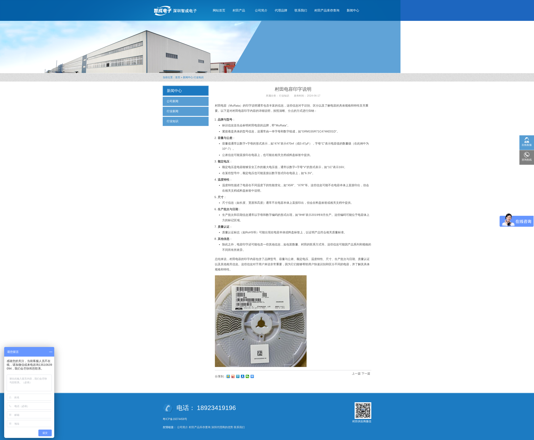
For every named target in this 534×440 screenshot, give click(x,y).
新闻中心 (351, 12)
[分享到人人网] (242, 376)
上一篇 (356, 373)
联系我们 (301, 10)
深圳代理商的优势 (222, 427)
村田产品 (237, 12)
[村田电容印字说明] (261, 321)
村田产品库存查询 (326, 10)
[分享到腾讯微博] (238, 376)
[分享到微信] (247, 376)
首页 (177, 77)
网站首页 (219, 10)
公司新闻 (172, 101)
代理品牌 (281, 10)
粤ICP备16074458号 (175, 419)
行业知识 (199, 77)
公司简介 (261, 10)
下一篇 (365, 373)
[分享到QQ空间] (228, 376)
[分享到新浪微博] (233, 376)
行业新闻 (172, 111)
